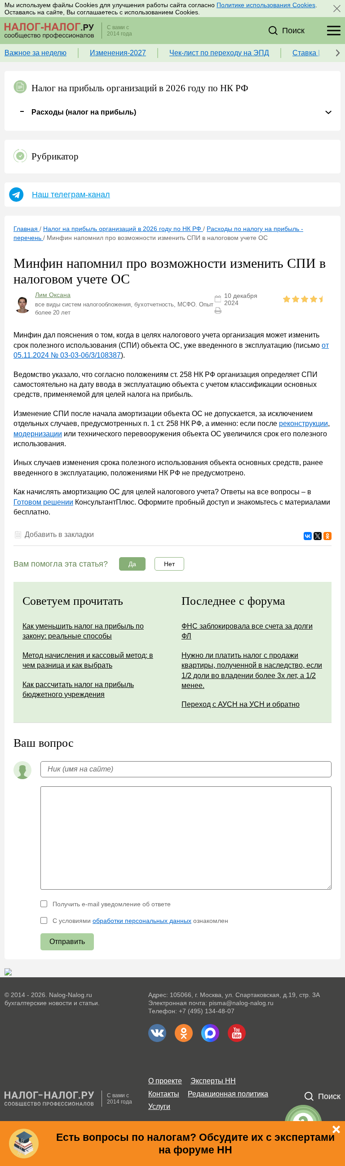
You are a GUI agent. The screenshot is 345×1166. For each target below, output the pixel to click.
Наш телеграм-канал (71, 194)
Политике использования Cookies (266, 5)
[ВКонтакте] (308, 536)
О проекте (165, 1081)
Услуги (159, 1106)
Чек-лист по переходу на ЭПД (219, 53)
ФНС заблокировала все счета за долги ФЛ (247, 631)
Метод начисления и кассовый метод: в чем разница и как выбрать (87, 660)
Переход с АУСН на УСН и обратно (240, 704)
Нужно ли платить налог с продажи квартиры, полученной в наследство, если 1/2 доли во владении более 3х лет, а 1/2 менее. (251, 670)
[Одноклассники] (327, 536)
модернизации (37, 434)
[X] (318, 536)
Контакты (163, 1094)
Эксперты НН (213, 1081)
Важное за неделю (35, 53)
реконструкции (303, 423)
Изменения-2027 (118, 53)
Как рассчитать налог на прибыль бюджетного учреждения (78, 689)
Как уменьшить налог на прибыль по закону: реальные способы (83, 631)
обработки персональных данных (142, 920)
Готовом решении (43, 502)
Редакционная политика (228, 1094)
